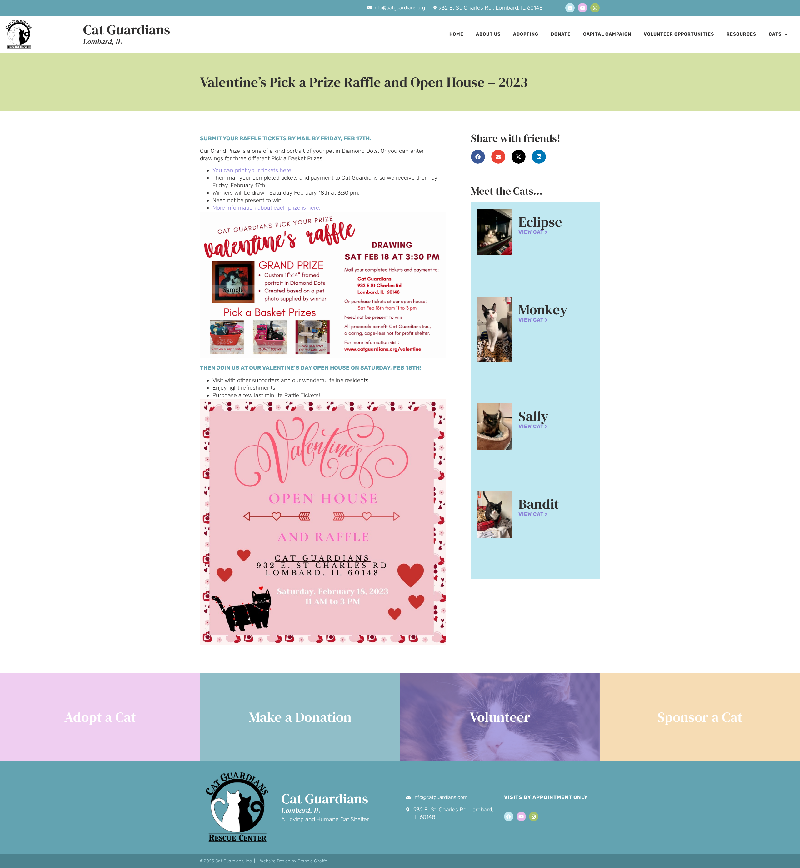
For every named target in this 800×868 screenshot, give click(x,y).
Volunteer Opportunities (679, 34)
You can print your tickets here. (252, 170)
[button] (478, 157)
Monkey (543, 309)
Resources (741, 34)
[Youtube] (582, 7)
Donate (561, 34)
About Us (488, 34)
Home (456, 34)
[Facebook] (570, 7)
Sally (533, 416)
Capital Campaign (607, 34)
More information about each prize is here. (266, 207)
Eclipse (540, 221)
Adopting (525, 34)
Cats (775, 34)
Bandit (538, 503)
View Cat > (533, 232)
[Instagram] (595, 7)
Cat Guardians (126, 29)
